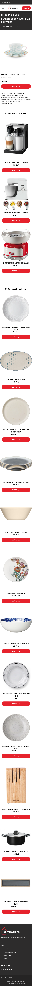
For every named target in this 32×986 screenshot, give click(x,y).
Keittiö (6, 949)
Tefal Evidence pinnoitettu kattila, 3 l (16, 851)
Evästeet (22, 981)
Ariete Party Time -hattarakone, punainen (16, 263)
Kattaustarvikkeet (8, 26)
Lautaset (18, 26)
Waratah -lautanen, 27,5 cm (16, 593)
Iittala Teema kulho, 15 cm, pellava (16, 532)
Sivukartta (22, 983)
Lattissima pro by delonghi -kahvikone (16, 162)
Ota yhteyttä (15, 981)
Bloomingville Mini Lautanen (16, 379)
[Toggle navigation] (3, 7)
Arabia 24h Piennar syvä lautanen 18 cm (16, 643)
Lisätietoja (16, 86)
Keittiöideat (7, 955)
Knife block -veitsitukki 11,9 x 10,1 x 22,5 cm (16, 809)
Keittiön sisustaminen (10, 952)
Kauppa (26, 8)
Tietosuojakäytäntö (12, 983)
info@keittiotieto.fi (6, 2)
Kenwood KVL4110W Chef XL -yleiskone (16, 213)
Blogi (5, 958)
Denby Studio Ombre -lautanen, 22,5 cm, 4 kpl (16, 482)
